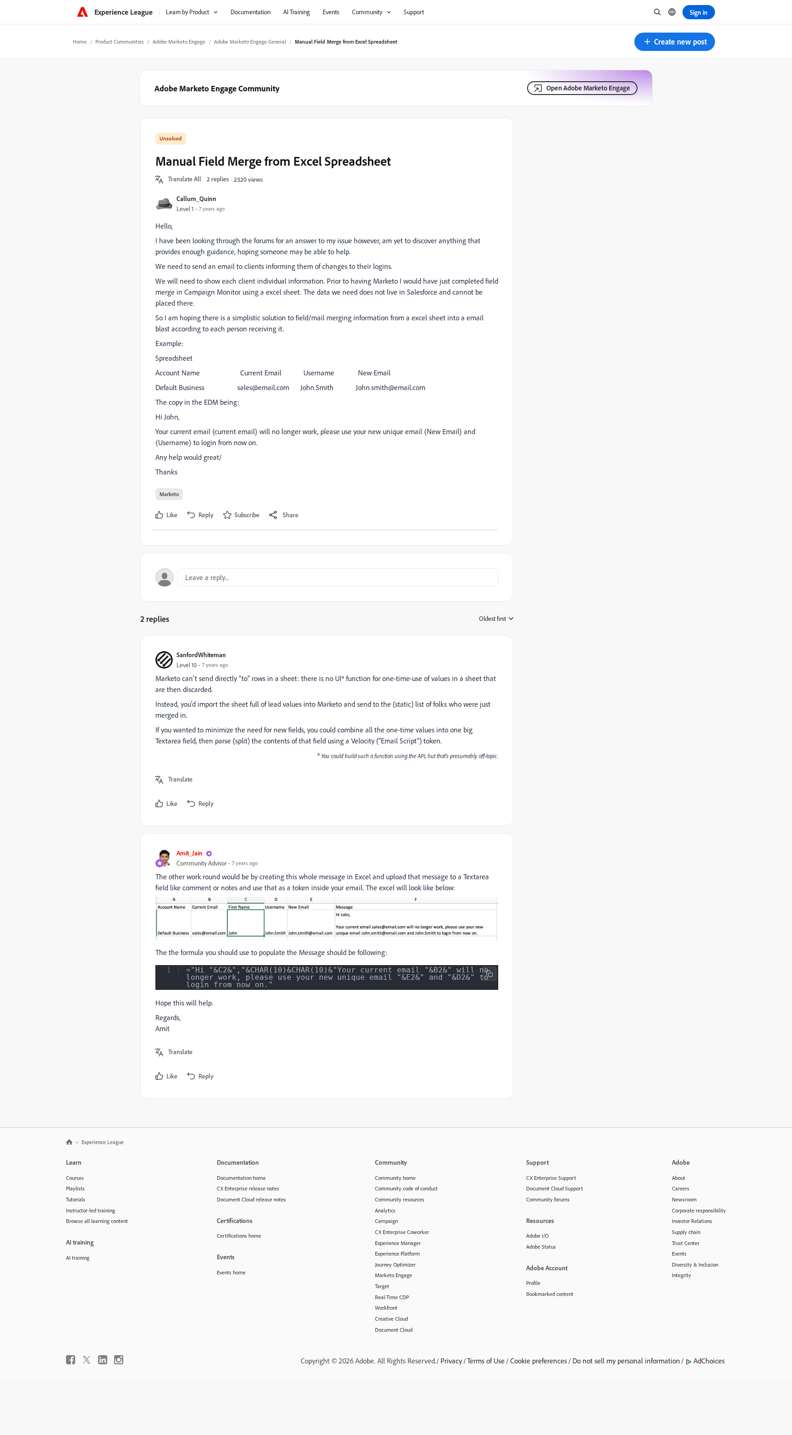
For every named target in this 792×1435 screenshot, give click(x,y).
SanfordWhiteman (201, 655)
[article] (324, 730)
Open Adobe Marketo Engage (588, 88)
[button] (674, 42)
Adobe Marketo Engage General (250, 41)
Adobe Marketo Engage (179, 41)
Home (80, 41)
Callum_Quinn (196, 198)
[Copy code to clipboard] (489, 974)
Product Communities (119, 41)
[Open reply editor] (327, 577)
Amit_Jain (189, 853)
